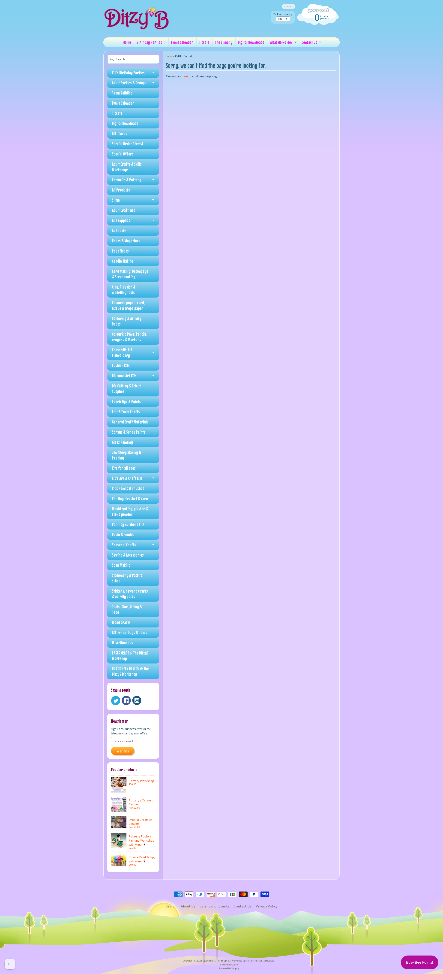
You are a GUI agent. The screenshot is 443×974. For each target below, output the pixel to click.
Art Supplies (121, 220)
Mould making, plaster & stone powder (130, 511)
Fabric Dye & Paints (126, 401)
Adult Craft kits (123, 210)
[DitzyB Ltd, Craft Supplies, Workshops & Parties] (138, 27)
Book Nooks (120, 250)
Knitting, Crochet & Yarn (130, 498)
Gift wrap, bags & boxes (129, 632)
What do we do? (281, 42)
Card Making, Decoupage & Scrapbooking (130, 273)
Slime (116, 200)
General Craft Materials (130, 421)
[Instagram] (136, 700)
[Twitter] (115, 700)
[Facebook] (126, 700)
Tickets (204, 42)
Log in (288, 6)
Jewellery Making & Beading (126, 455)
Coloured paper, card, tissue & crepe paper (128, 305)
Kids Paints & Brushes (128, 488)
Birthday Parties (149, 42)
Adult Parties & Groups (129, 82)
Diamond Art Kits (124, 375)
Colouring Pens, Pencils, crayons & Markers (129, 336)
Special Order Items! (127, 143)
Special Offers (123, 153)
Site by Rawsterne (228, 964)
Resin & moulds (123, 534)
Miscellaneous (122, 642)
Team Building (122, 92)
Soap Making (121, 565)
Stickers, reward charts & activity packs (130, 593)
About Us (188, 906)
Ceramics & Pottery (126, 179)
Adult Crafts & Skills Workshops (127, 166)
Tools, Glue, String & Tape (127, 609)
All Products (121, 189)
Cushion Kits (121, 365)
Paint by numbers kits (128, 524)
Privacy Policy (266, 906)
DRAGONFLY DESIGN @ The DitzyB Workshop (130, 671)
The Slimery (223, 42)
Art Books (119, 230)
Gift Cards (119, 133)
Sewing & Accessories (128, 554)
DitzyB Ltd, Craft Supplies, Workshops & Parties (228, 960)
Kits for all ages (124, 468)
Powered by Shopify (229, 968)
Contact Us (309, 42)
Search (171, 906)
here (185, 76)
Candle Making (122, 261)
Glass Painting (122, 442)
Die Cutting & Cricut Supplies (126, 388)
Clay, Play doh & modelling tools (123, 289)
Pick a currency (282, 14)
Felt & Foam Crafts (126, 411)
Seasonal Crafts (124, 544)
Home (127, 42)
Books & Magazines (126, 240)
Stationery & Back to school (127, 577)
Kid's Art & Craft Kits (127, 478)
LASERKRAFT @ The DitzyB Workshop (130, 655)
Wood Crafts (121, 622)
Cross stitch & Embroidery (122, 352)
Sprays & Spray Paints (128, 432)
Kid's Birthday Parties (128, 72)
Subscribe (123, 751)
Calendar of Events (214, 906)
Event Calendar (182, 42)
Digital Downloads (251, 42)
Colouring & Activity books (126, 321)
